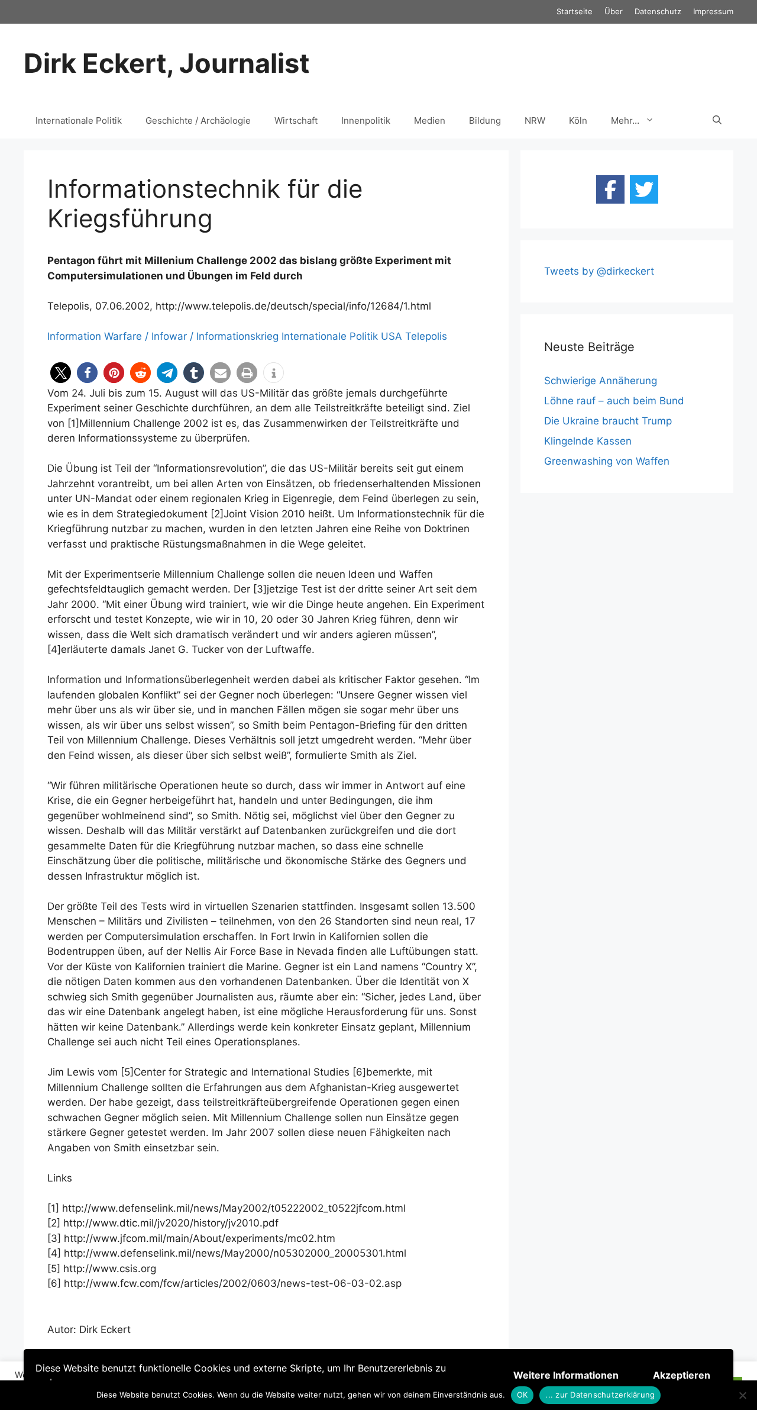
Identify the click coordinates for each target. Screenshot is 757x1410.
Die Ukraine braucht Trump (608, 421)
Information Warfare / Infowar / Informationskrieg (163, 336)
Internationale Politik (78, 120)
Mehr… (625, 120)
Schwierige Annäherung (600, 381)
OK (522, 1394)
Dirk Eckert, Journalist (166, 63)
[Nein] (742, 1395)
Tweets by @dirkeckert (599, 271)
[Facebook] (610, 189)
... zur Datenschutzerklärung (600, 1394)
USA (391, 336)
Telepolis (426, 336)
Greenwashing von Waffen (606, 461)
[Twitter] (644, 189)
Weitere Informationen (566, 1375)
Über (613, 11)
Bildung (485, 120)
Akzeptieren (681, 1375)
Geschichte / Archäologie (198, 120)
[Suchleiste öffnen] (717, 121)
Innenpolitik (365, 120)
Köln (578, 120)
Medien (429, 120)
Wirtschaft (296, 120)
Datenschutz (658, 11)
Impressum (713, 11)
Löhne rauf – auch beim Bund (614, 401)
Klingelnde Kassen (588, 441)
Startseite (575, 11)
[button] (60, 372)
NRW (535, 120)
